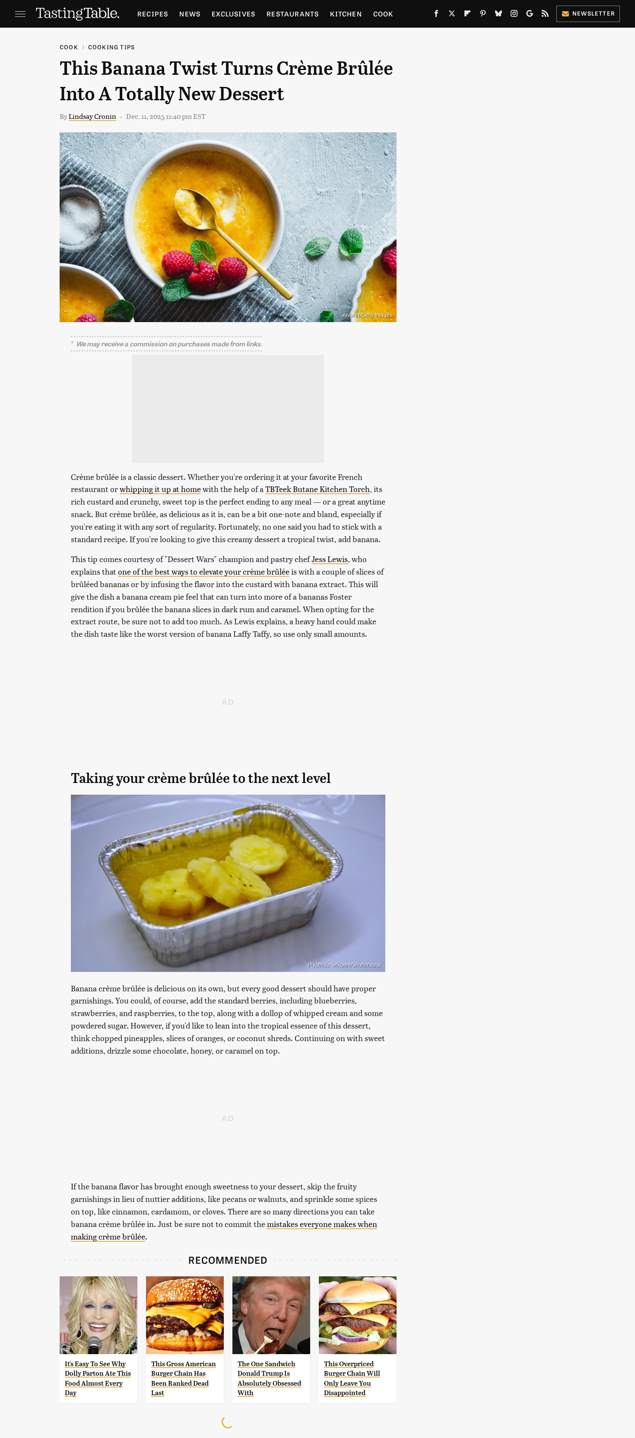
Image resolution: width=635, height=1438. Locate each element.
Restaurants (293, 14)
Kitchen (346, 14)
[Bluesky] (498, 15)
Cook (383, 14)
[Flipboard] (467, 15)
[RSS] (545, 15)
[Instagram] (514, 15)
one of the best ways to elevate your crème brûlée (203, 571)
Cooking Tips (111, 47)
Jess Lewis (329, 558)
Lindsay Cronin (92, 116)
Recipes (152, 14)
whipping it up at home (160, 488)
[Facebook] (436, 15)
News (189, 14)
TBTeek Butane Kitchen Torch (317, 488)
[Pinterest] (483, 15)
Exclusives (233, 14)
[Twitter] (452, 15)
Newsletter (593, 13)
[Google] (529, 15)
